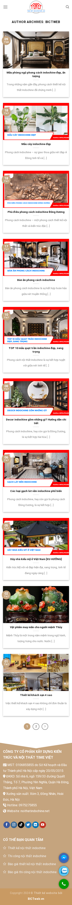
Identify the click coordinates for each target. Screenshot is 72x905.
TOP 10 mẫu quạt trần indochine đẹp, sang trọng (36, 349)
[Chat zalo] (64, 871)
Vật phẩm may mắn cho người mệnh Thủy (36, 627)
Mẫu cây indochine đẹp (36, 144)
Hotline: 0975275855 (22, 805)
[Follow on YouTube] (42, 825)
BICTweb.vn (36, 899)
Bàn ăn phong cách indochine (36, 280)
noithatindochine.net (35, 811)
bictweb (52, 22)
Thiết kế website (45, 893)
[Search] (67, 7)
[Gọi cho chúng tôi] (64, 886)
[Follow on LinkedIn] (35, 825)
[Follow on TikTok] (21, 825)
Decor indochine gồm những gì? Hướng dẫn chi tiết (36, 421)
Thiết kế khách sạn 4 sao (36, 695)
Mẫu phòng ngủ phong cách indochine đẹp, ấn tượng (36, 74)
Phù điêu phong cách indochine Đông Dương (36, 211)
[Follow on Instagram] (14, 825)
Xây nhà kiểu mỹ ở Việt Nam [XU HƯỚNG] (36, 559)
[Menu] (5, 7)
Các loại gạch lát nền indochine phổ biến (36, 491)
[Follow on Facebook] (6, 825)
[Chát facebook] (64, 858)
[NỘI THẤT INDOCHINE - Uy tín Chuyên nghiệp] (36, 7)
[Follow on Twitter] (28, 825)
